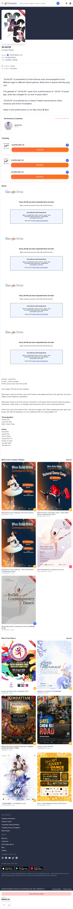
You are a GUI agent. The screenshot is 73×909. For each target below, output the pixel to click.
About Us (4, 838)
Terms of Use (67, 889)
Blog (3, 847)
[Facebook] (6, 858)
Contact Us (5, 841)
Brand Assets (6, 830)
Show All (68, 459)
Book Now (40, 150)
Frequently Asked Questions (10, 824)
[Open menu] (2, 3)
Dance (13, 66)
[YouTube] (10, 858)
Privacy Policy (56, 889)
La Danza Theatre (8, 50)
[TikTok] (13, 858)
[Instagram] (3, 858)
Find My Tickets (7, 821)
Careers (4, 850)
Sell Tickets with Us (8, 844)
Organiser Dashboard (8, 818)
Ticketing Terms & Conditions (11, 827)
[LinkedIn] (17, 858)
